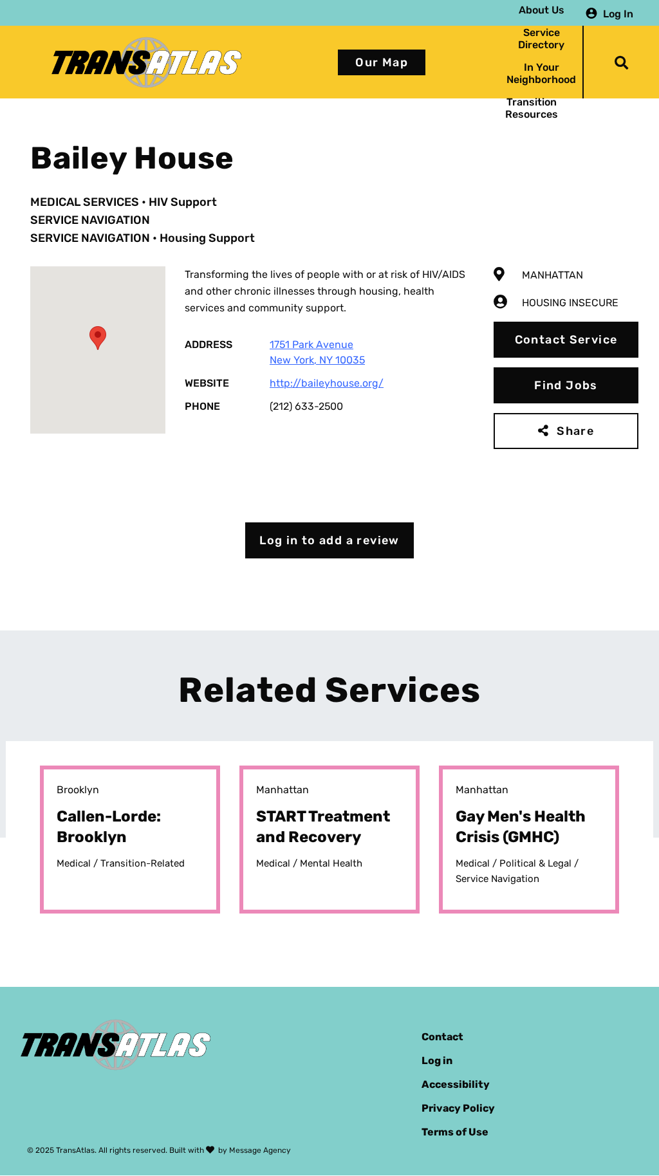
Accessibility (456, 1084)
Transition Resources (531, 108)
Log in (437, 1060)
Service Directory (541, 38)
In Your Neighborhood (541, 73)
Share (575, 431)
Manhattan (552, 275)
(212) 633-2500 (306, 406)
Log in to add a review (329, 540)
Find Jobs (566, 385)
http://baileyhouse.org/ (327, 383)
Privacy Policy (458, 1108)
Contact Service (566, 340)
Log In (618, 13)
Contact (442, 1037)
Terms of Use (455, 1132)
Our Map (381, 62)
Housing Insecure (570, 303)
